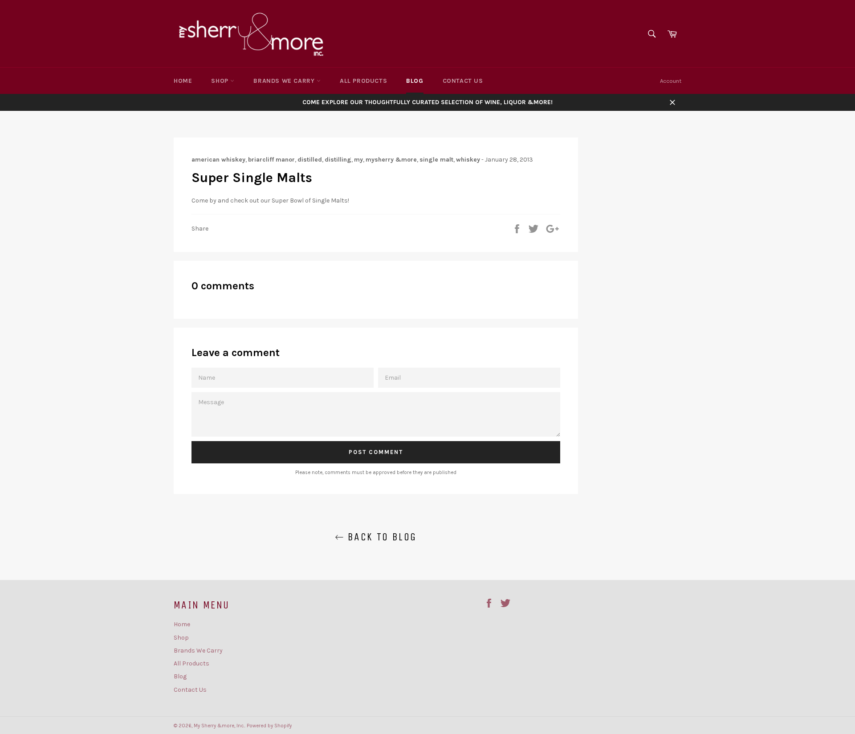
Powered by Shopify (269, 726)
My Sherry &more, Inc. (219, 726)
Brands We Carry (285, 81)
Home (183, 81)
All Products (363, 81)
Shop (220, 81)
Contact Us (463, 81)
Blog (414, 81)
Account (670, 80)
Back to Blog (380, 537)
